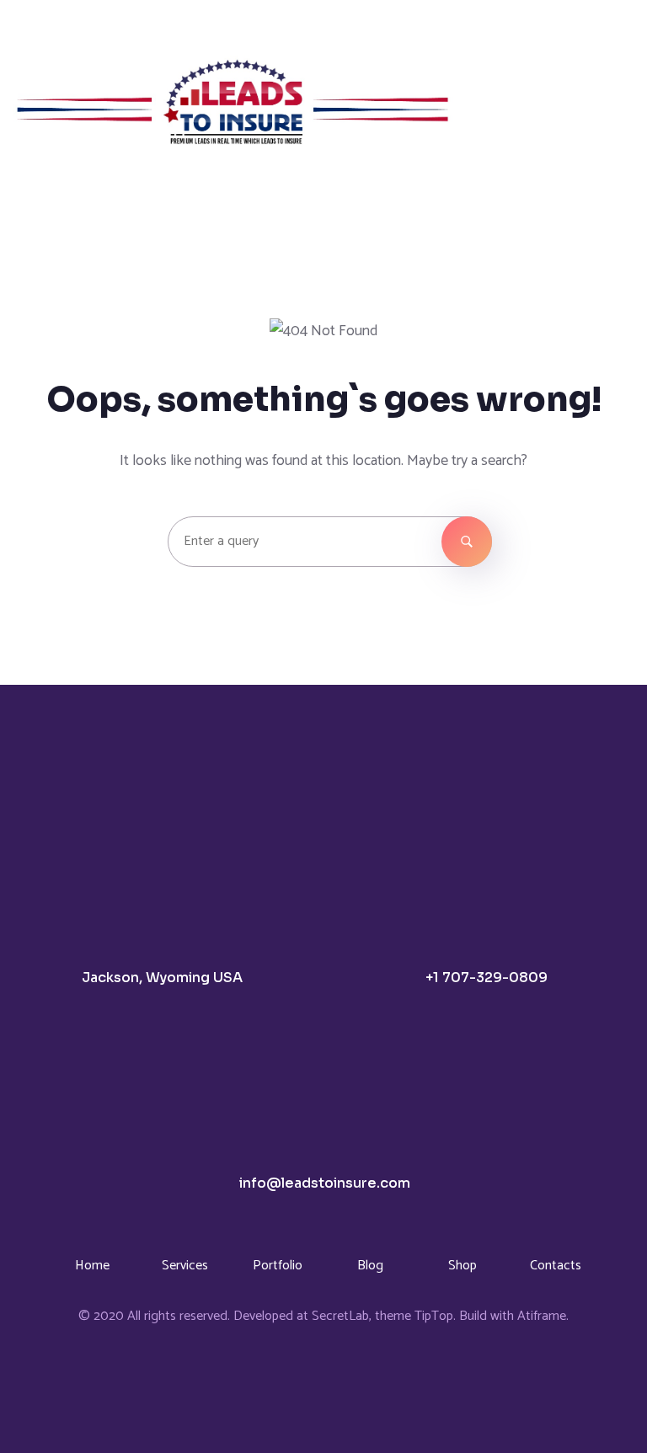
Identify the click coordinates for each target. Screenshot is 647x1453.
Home (92, 1265)
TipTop (433, 1316)
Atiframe (541, 1316)
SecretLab (340, 1316)
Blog (370, 1265)
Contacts (555, 1265)
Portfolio (277, 1265)
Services (185, 1265)
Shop (462, 1265)
